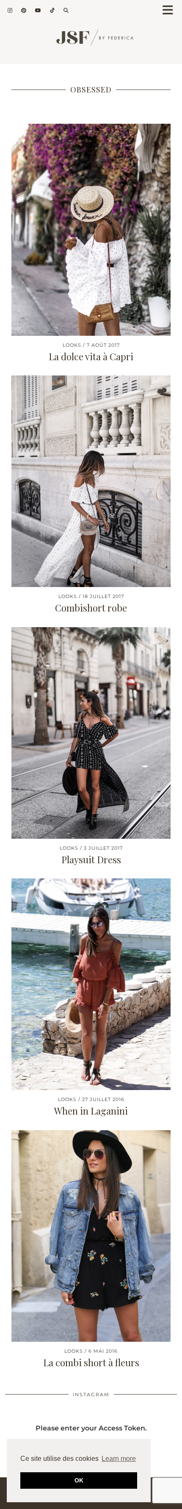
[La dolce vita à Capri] (91, 229)
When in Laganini (91, 1110)
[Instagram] (10, 10)
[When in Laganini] (91, 984)
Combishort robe (91, 607)
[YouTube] (38, 10)
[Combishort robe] (91, 481)
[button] (170, 10)
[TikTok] (52, 10)
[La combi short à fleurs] (91, 1236)
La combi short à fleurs (91, 1362)
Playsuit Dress (91, 859)
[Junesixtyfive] (91, 41)
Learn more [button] (119, 1458)
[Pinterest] (24, 10)
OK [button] (78, 1480)
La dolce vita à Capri (91, 356)
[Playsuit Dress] (91, 733)
